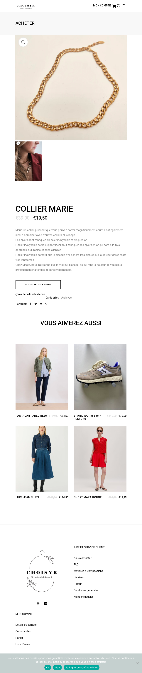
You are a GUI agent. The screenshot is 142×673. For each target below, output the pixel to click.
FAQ (76, 564)
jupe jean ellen (27, 497)
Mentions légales (84, 596)
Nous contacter (83, 558)
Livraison (79, 577)
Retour (78, 583)
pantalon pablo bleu (31, 415)
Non (57, 667)
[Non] (137, 663)
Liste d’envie (23, 644)
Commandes (23, 631)
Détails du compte (26, 624)
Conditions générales (86, 590)
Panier (19, 637)
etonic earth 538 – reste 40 (87, 417)
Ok (48, 667)
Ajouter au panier (38, 284)
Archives (66, 297)
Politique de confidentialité (81, 667)
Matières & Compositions (88, 570)
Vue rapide (20, 347)
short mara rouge (88, 497)
